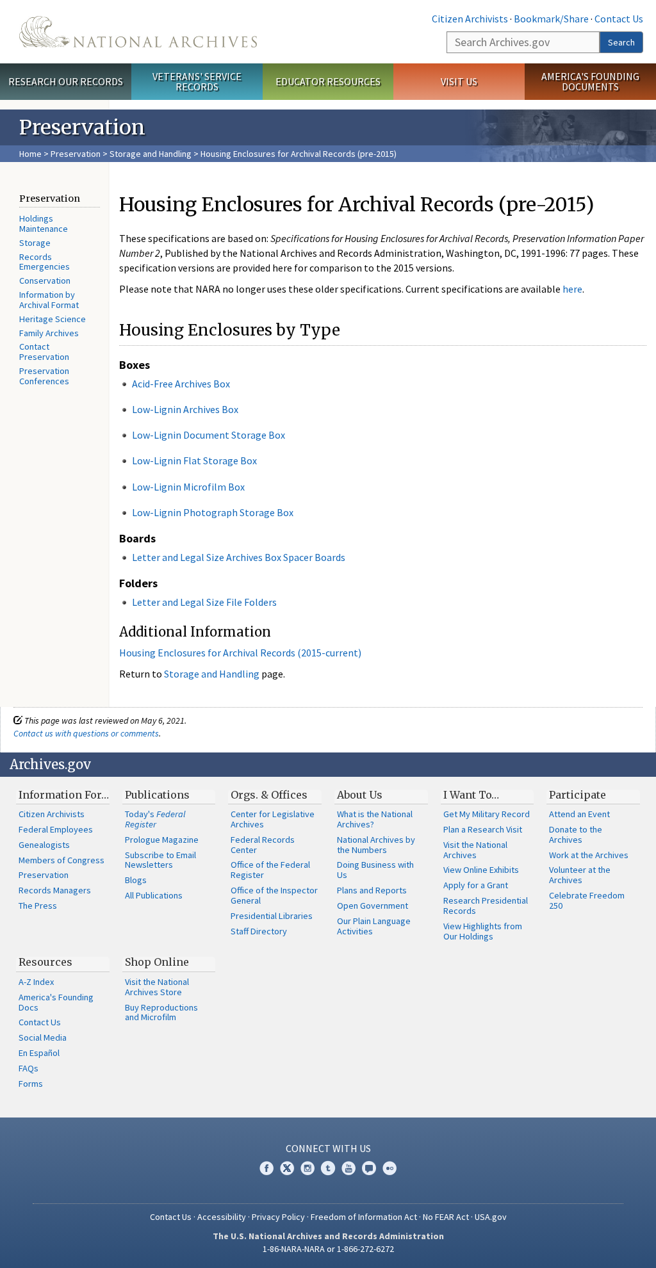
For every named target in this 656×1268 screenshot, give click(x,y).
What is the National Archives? (375, 819)
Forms (31, 1083)
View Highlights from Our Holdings (482, 931)
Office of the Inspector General (274, 895)
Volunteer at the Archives (580, 875)
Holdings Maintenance (43, 223)
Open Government (372, 905)
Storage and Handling (151, 153)
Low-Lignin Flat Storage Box (194, 460)
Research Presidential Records (485, 905)
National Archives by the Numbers (376, 845)
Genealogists (44, 844)
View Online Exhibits (481, 869)
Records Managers (55, 890)
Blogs (136, 880)
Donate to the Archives (575, 834)
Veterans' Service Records (197, 81)
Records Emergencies (44, 262)
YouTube (348, 1168)
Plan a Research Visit (482, 829)
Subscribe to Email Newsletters (160, 860)
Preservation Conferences (44, 376)
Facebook (266, 1168)
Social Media (43, 1037)
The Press (38, 905)
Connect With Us (328, 1148)
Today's (155, 819)
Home (30, 153)
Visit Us (459, 81)
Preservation (76, 153)
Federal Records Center (263, 845)
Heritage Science (52, 319)
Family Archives (49, 333)
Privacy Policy (278, 1217)
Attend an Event (579, 814)
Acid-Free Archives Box (181, 383)
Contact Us (618, 18)
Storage (35, 242)
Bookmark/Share (551, 18)
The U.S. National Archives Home (138, 31)
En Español (39, 1053)
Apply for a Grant (475, 885)
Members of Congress (61, 860)
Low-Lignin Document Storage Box (208, 434)
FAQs (28, 1068)
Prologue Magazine (162, 839)
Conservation (44, 280)
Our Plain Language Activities (374, 926)
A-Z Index (36, 982)
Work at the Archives (588, 855)
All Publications (154, 895)
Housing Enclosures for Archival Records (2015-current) (240, 652)
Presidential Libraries (272, 916)
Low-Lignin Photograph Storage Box (212, 512)
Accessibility (221, 1217)
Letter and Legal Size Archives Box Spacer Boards (238, 557)
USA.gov (491, 1217)
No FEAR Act (446, 1217)
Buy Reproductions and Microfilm (161, 1012)
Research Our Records (65, 81)
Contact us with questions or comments (86, 733)
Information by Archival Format (49, 300)
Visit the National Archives (475, 850)
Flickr (389, 1168)
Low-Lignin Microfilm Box (188, 486)
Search (621, 42)
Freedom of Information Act (364, 1217)
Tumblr (328, 1168)
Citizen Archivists (470, 18)
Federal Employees (56, 829)
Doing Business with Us (375, 870)
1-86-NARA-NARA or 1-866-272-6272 (328, 1249)
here (572, 288)
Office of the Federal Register (270, 870)
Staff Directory (259, 931)
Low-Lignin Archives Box (185, 409)
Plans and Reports (372, 890)
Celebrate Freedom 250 (587, 900)
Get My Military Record (486, 814)
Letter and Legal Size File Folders (204, 602)
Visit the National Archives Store (157, 987)
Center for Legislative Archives (273, 819)
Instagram (307, 1168)
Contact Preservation (44, 351)
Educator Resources (328, 81)
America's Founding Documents (590, 81)
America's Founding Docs (56, 1002)
